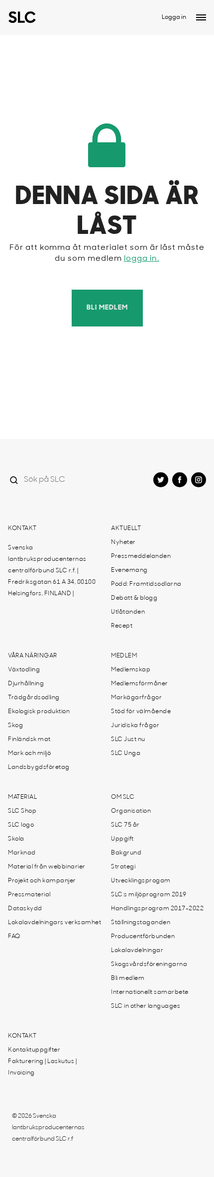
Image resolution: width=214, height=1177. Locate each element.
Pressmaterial (29, 895)
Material (22, 797)
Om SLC (122, 797)
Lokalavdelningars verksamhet (54, 923)
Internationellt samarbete (150, 992)
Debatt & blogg (134, 598)
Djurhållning (26, 684)
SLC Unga (125, 753)
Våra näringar (32, 656)
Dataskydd (25, 909)
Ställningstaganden (140, 923)
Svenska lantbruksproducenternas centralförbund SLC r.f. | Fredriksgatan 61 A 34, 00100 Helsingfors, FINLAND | (52, 571)
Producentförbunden (143, 937)
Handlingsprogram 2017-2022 (157, 909)
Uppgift (122, 839)
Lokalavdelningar (137, 951)
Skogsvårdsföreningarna (149, 964)
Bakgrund (126, 853)
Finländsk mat (29, 740)
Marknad (22, 853)
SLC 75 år (125, 825)
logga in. (141, 259)
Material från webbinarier (47, 867)
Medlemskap (130, 670)
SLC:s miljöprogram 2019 (149, 895)
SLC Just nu (128, 740)
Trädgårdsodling (34, 698)
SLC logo (21, 825)
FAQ (14, 937)
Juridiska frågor (135, 726)
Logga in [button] (174, 17)
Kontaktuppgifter (34, 1050)
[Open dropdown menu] (201, 17)
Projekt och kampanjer (42, 881)
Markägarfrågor (136, 698)
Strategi (123, 867)
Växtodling (24, 670)
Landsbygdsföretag (39, 767)
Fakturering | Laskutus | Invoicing (42, 1067)
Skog (15, 726)
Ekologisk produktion (39, 712)
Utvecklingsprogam (141, 881)
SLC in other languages (145, 1006)
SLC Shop (22, 811)
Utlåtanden (128, 612)
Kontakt (22, 529)
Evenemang (129, 570)
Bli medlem (107, 308)
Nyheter (123, 542)
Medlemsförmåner (139, 684)
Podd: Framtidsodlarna (146, 584)
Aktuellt (126, 529)
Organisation (131, 811)
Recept (121, 626)
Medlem (124, 656)
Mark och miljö (29, 753)
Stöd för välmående (141, 712)
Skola (16, 839)
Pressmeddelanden (141, 556)
